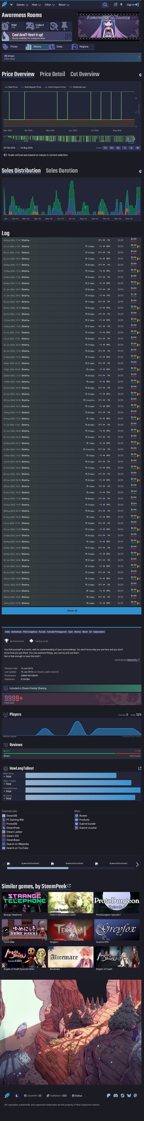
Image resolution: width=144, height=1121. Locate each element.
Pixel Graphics (30, 631)
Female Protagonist (57, 631)
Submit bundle (87, 823)
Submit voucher (88, 827)
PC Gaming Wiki (15, 819)
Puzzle (42, 631)
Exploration (99, 631)
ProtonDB (11, 823)
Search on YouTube (17, 848)
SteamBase (13, 840)
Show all (72, 610)
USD (58, 1095)
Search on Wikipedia (17, 844)
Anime (77, 631)
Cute (70, 631)
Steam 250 (12, 836)
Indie (7, 631)
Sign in (130, 4)
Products (84, 819)
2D (90, 631)
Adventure (16, 631)
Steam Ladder (14, 831)
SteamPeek (13, 827)
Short (85, 631)
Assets (83, 815)
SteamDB (11, 815)
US (34, 1095)
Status (78, 1095)
